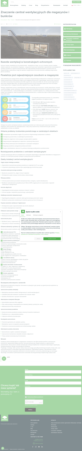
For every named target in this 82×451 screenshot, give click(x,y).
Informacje (28, 215)
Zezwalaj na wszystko (52, 238)
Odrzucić (38, 238)
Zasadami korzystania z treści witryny (38, 234)
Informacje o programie (38, 215)
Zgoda (22, 215)
